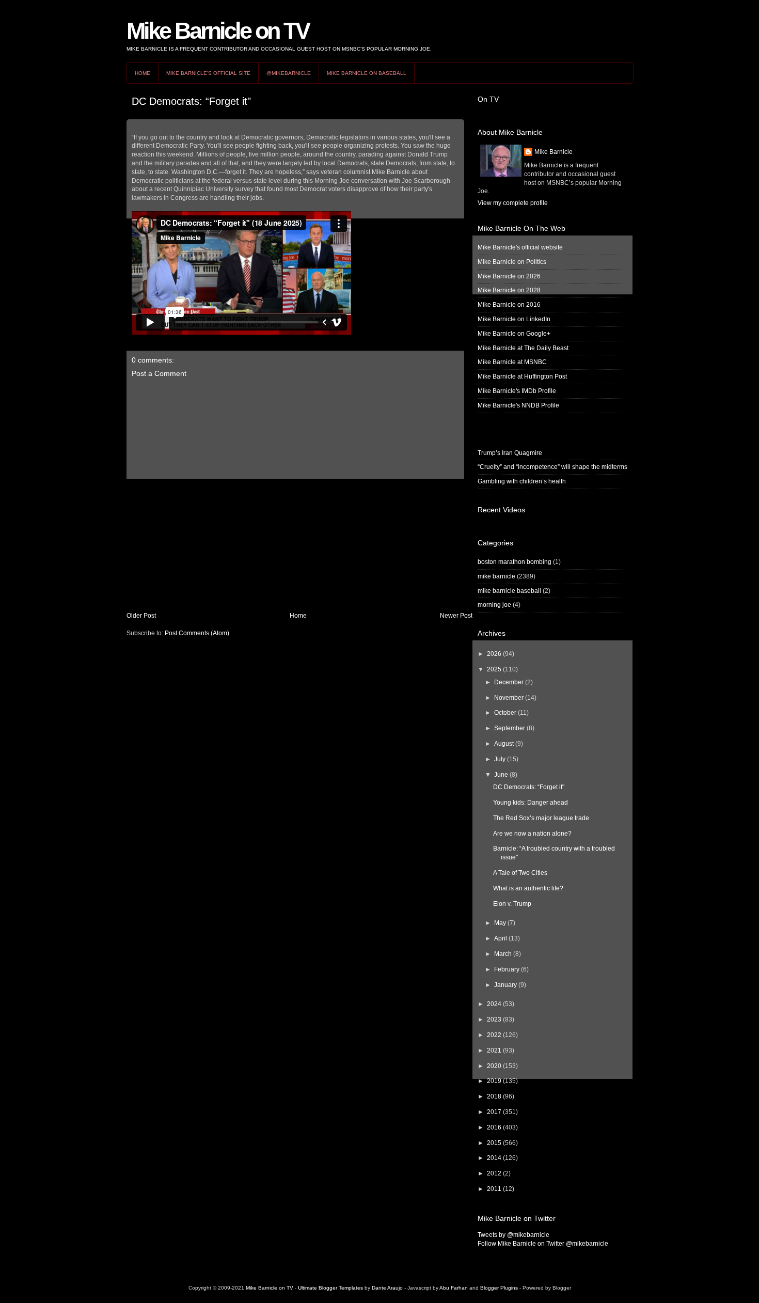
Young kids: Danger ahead (530, 802)
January (505, 984)
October (505, 712)
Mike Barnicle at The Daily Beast (523, 348)
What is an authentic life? (528, 888)
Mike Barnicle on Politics (512, 261)
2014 (494, 1157)
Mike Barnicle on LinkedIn (514, 319)
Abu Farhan (453, 1288)
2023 (494, 1019)
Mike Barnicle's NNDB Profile (518, 405)
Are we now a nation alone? (532, 833)
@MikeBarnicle (288, 73)
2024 (494, 1004)
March (503, 953)
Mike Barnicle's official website (520, 247)
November (509, 697)
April (500, 938)
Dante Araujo (387, 1288)
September (509, 728)
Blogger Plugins (499, 1288)
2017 (494, 1112)
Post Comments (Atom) (197, 633)
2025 (494, 669)
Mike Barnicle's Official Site (208, 73)
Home (142, 73)
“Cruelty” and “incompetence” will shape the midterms (552, 466)
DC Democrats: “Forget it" (191, 101)
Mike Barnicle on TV (217, 31)
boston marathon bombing (514, 562)
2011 (494, 1188)
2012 (494, 1173)
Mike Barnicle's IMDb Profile (517, 391)
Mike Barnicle (553, 151)
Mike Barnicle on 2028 (509, 290)
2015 (494, 1143)
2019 (494, 1081)
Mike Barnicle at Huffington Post (522, 376)
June (501, 774)
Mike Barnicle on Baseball (366, 73)
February (506, 969)
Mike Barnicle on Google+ (514, 333)
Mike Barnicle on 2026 (509, 276)
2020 (494, 1066)
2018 (494, 1096)
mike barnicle (496, 576)
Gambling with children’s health (522, 481)
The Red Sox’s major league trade (541, 818)
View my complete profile (513, 203)
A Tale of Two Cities (520, 872)
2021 (494, 1050)
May (500, 923)
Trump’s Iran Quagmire (510, 453)
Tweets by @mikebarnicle (513, 1234)
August (504, 743)
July (499, 759)
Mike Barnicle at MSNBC (512, 362)
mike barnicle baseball (509, 590)
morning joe (494, 604)
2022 (494, 1035)
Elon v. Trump (512, 903)
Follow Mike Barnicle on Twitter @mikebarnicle (543, 1243)
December (509, 682)
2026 (494, 653)
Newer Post (456, 615)
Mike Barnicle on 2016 (509, 304)
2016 (494, 1127)
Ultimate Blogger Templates (330, 1288)
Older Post (141, 615)
